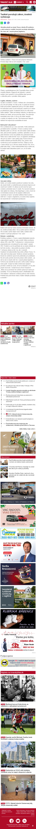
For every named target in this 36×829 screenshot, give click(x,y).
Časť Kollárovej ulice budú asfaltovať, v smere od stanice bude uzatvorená (5, 339)
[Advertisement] (17, 303)
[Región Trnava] (18, 597)
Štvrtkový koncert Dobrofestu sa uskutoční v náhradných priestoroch (19, 396)
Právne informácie (20, 810)
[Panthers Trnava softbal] (18, 663)
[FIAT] (18, 516)
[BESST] (18, 75)
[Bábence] (18, 619)
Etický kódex (23, 811)
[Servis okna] (18, 533)
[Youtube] (34, 2)
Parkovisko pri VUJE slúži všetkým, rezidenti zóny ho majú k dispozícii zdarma (20, 405)
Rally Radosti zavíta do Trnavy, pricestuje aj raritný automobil (20, 400)
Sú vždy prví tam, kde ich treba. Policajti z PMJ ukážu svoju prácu (17, 339)
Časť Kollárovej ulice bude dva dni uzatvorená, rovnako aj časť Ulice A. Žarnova (20, 424)
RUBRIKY (20, 2)
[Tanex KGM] (18, 493)
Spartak (3, 737)
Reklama (29, 811)
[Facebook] (31, 2)
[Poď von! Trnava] (18, 166)
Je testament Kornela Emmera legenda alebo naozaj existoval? (19, 410)
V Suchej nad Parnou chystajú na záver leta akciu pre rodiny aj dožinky (21, 467)
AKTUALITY (3, 19)
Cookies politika (32, 814)
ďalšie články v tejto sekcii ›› (27, 429)
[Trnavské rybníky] (18, 8)
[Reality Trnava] (18, 641)
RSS (33, 811)
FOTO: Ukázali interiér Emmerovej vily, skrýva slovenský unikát (19, 414)
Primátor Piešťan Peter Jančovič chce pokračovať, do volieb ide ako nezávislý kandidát (21, 475)
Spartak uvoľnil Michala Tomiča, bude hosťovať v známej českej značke (16, 738)
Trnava (9, 19)
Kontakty (18, 813)
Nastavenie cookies (25, 813)
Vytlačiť (33, 286)
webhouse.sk (25, 826)
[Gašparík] (18, 574)
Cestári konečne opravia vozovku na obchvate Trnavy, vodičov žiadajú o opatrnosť (29, 340)
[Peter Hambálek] (18, 551)
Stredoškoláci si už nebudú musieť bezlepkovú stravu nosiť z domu (19, 419)
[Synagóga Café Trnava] (18, 443)
